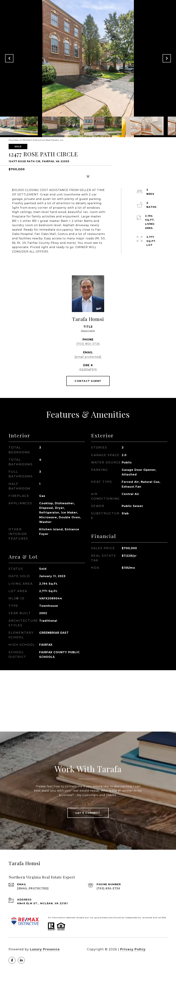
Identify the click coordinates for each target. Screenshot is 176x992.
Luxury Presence (45, 949)
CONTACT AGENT (88, 381)
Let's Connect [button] (88, 812)
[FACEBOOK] (12, 960)
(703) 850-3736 (88, 343)
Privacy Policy (133, 949)
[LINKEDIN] (21, 960)
